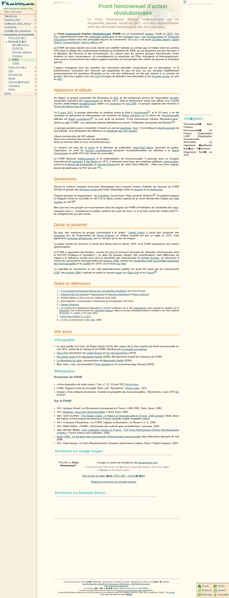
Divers (7, 93)
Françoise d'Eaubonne (79, 238)
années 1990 (73, 272)
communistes (170, 161)
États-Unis (133, 272)
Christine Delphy (161, 39)
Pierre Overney (106, 235)
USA (10, 71)
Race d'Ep (62, 352)
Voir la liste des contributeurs (116, 586)
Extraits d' (70, 304)
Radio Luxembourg (80, 119)
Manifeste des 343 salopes (122, 130)
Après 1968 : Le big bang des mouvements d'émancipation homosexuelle (99, 436)
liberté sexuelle (166, 127)
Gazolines (103, 195)
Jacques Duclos (106, 164)
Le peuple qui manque (134, 349)
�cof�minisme (20, 44)
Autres (11, 89)
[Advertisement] (70, 12)
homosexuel (73, 33)
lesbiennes (108, 36)
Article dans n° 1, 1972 (76, 316)
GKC (93, 320)
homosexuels (91, 100)
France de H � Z (17, 67)
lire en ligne (132, 384)
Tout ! (135, 127)
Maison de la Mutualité (80, 164)
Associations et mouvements (19, 34)
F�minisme (10, 16)
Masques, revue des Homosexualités (84, 412)
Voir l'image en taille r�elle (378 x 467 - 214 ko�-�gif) (113, 475)
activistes (128, 36)
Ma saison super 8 (67, 356)
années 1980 (111, 260)
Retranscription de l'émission (75, 294)
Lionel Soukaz (94, 352)
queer (118, 272)
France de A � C (17, 37)
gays (137, 36)
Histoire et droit (12, 19)
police (91, 147)
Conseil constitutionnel (98, 150)
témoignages (98, 294)
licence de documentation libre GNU (132, 590)
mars (63, 112)
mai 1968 (131, 103)
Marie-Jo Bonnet (141, 294)
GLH (97, 76)
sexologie (77, 161)
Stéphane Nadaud (104, 310)
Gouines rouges (161, 76)
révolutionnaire (101, 33)
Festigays (17, 56)
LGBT (57, 272)
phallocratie (156, 189)
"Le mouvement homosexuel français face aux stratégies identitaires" (94, 291)
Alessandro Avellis (92, 356)
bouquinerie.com (147, 462)
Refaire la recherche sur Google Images (113, 481)
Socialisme (14, 85)
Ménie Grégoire (131, 115)
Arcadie (174, 97)
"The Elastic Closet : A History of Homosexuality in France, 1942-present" (123, 415)
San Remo (92, 161)
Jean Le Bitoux (89, 42)
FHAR (15, 59)
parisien (149, 33)
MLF (59, 79)
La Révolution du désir (69, 360)
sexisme (138, 189)
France (150, 272)
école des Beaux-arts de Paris (72, 106)
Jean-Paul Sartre (143, 147)
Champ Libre (132, 388)
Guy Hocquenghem (153, 36)
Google (172, 592)
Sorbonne (115, 103)
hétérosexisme (87, 158)
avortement (141, 112)
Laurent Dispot (71, 42)
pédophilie (64, 310)
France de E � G (17, 41)
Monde (11, 78)
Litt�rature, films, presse (17, 23)
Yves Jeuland (102, 364)
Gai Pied (121, 263)
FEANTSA (17, 48)
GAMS (15, 63)
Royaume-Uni (15, 74)
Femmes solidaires (22, 52)
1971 (170, 33)
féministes (95, 36)
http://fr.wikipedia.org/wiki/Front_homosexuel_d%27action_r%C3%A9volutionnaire (116, 584)
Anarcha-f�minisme (19, 82)
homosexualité (171, 115)
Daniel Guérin (136, 232)
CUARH (87, 263)
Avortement (10, 27)
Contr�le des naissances (17, 30)
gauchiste (125, 127)
